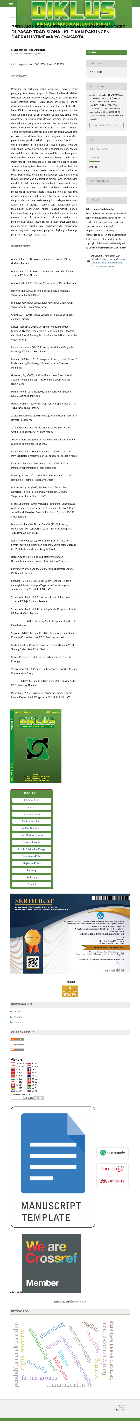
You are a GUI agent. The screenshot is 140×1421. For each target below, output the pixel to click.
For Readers (16, 1012)
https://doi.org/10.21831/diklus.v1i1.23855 (41, 64)
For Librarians (16, 1022)
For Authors (16, 1017)
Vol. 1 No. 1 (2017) (44, 17)
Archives (26, 17)
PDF (93, 52)
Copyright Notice (32, 842)
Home (15, 17)
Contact (31, 884)
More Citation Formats (104, 125)
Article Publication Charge (31, 849)
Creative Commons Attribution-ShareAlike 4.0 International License (108, 262)
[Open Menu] (11, 3)
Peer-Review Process (32, 835)
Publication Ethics (31, 821)
